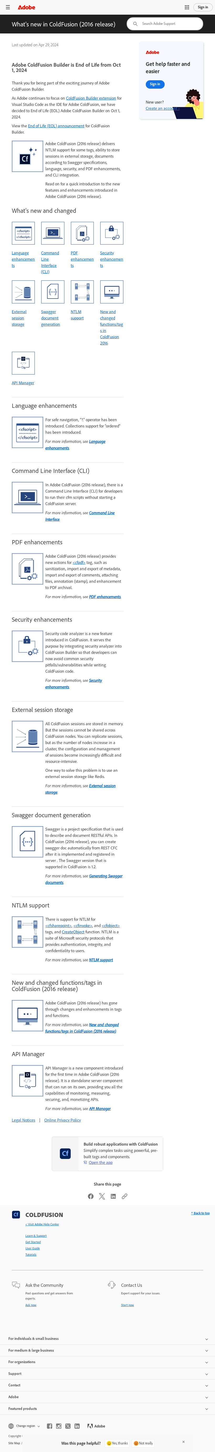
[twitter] (68, 1426)
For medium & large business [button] (31, 1350)
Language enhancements (23, 259)
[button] (187, 7)
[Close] (183, 1442)
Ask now (30, 1305)
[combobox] (165, 23)
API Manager (23, 382)
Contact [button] (14, 1385)
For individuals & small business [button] (33, 1338)
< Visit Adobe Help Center (42, 1224)
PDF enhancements (82, 259)
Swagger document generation (50, 318)
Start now (127, 1305)
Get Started (33, 1242)
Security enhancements (111, 259)
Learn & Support (36, 1236)
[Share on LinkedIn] (113, 1198)
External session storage (19, 318)
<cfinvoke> (82, 925)
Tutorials (30, 1254)
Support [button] (14, 1373)
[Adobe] (26, 7)
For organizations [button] (21, 1362)
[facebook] (49, 1426)
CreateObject (73, 931)
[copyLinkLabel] (124, 1198)
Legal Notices (23, 1120)
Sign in (203, 7)
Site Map (14, 1443)
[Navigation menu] (8, 7)
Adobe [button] (13, 1397)
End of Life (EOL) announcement (56, 125)
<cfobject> (111, 925)
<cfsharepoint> (58, 925)
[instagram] (58, 1426)
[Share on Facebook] (91, 1198)
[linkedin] (77, 1426)
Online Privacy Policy (62, 1120)
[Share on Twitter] (102, 1198)
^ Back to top (200, 1213)
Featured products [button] (22, 1409)
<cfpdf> (79, 562)
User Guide (32, 1248)
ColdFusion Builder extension (91, 98)
